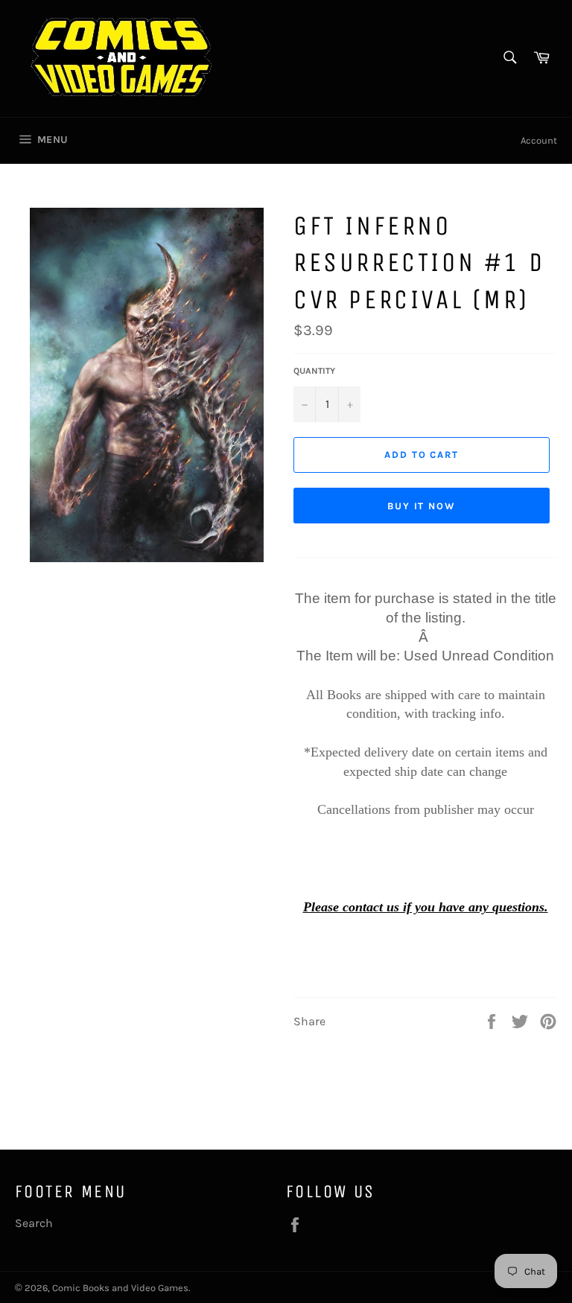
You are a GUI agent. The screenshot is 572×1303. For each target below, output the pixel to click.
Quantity (314, 371)
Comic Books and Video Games (120, 1287)
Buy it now (422, 506)
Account (539, 140)
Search (34, 1223)
